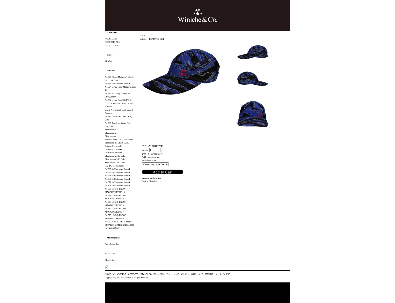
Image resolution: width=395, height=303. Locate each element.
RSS (107, 253)
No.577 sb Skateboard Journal (117, 182)
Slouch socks (110, 129)
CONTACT (133, 274)
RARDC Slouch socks (114, 166)
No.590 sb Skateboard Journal (117, 169)
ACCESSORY (111, 39)
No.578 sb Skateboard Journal (117, 179)
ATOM (112, 253)
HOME (108, 274)
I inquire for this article (151, 178)
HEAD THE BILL (156, 39)
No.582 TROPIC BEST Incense (118, 222)
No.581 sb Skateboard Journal (117, 176)
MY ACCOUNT (119, 274)
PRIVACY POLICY (147, 274)
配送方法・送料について (192, 274)
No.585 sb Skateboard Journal (117, 172)
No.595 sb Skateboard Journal (117, 83)
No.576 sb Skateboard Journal (117, 185)
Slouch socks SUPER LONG (117, 143)
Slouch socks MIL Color (115, 156)
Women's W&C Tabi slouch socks (119, 139)
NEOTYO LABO (112, 45)
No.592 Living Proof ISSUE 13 (118, 100)
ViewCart (109, 61)
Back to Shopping (149, 181)
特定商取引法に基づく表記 (217, 274)
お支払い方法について (168, 274)
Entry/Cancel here (112, 244)
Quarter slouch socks (113, 146)
